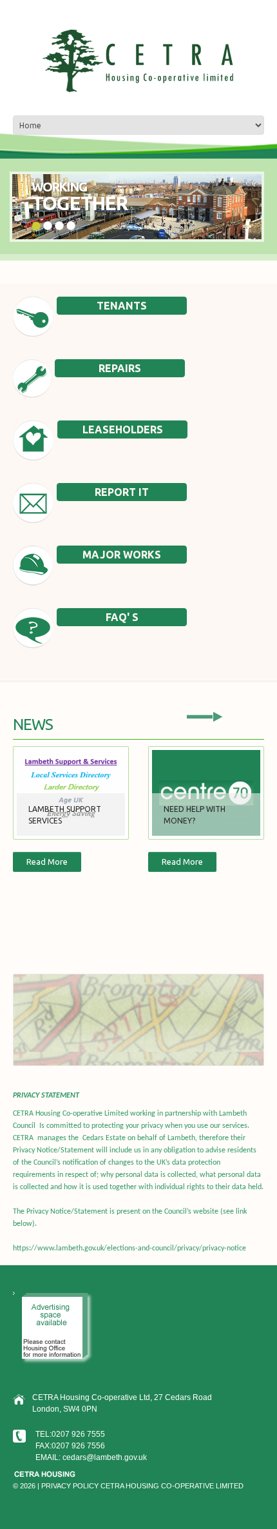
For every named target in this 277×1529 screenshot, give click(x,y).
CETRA (112, 1486)
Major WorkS (121, 554)
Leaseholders (122, 429)
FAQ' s (122, 617)
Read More (47, 861)
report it (122, 492)
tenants (122, 305)
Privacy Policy (70, 1486)
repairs (120, 368)
